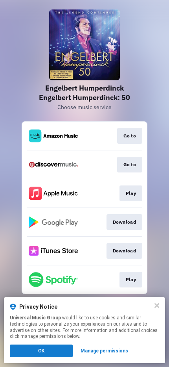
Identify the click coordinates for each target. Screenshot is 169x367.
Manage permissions (104, 351)
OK (41, 351)
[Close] (157, 305)
